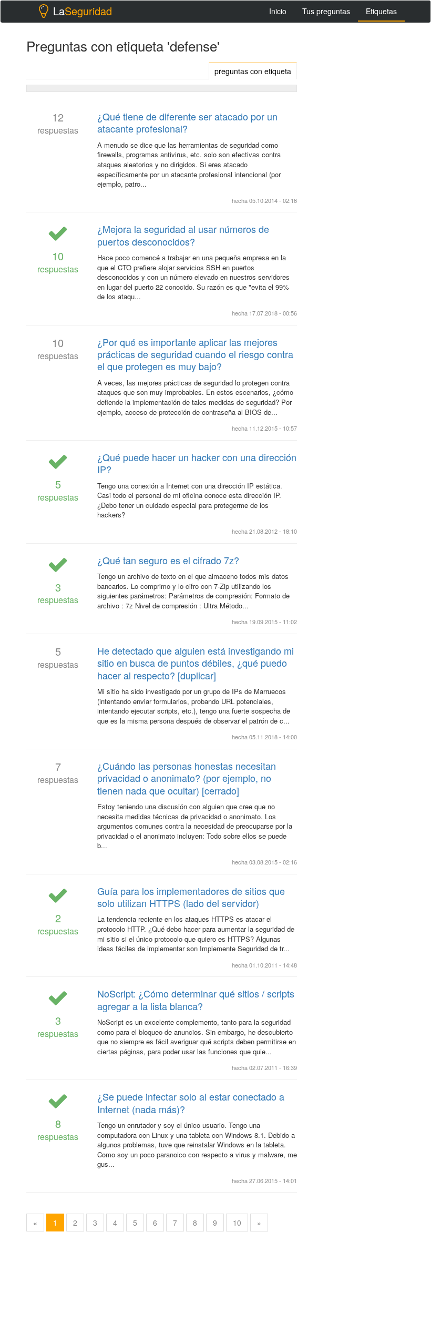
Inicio (277, 11)
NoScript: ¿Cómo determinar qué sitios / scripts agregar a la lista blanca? (195, 999)
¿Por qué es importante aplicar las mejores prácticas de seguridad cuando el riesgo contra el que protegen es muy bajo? (195, 354)
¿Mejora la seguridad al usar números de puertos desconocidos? (183, 235)
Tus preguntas (326, 11)
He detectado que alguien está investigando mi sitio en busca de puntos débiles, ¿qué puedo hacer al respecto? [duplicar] (195, 663)
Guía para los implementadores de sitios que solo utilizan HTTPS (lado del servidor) (191, 897)
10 (237, 1222)
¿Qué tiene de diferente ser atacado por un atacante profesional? (187, 122)
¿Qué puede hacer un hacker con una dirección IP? (196, 463)
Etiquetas (381, 11)
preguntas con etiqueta (252, 71)
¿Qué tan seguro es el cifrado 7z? (168, 560)
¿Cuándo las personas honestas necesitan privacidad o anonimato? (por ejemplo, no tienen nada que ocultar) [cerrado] (186, 778)
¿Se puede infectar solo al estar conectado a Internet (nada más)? (190, 1102)
